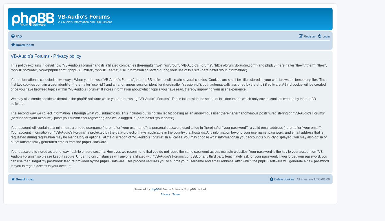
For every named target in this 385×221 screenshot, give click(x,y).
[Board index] (33, 18)
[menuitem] (16, 36)
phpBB (155, 189)
